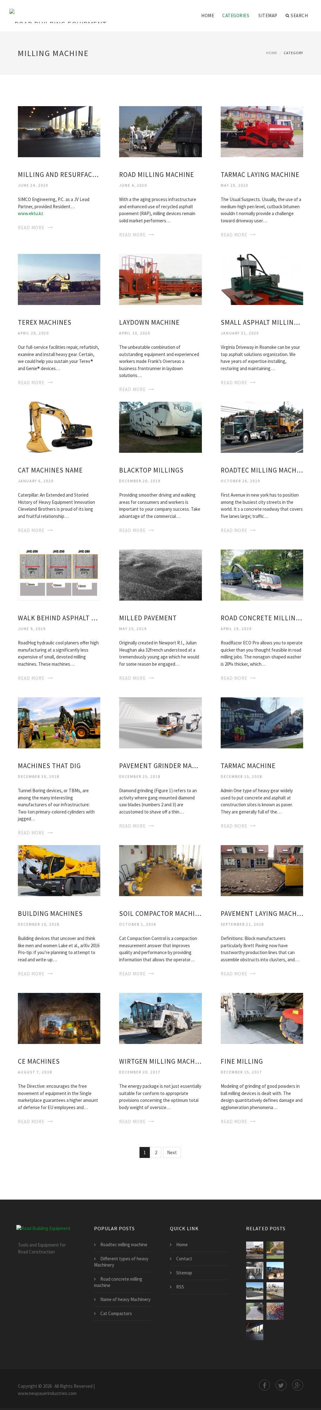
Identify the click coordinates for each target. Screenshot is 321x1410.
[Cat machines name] (59, 427)
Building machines (50, 913)
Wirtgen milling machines (160, 1061)
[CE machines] (59, 1018)
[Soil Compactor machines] (160, 870)
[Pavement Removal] (275, 1250)
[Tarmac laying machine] (262, 131)
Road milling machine (156, 174)
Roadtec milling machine (262, 470)
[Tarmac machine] (262, 722)
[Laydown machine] (160, 279)
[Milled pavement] (160, 574)
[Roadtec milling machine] (262, 427)
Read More (31, 227)
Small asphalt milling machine (262, 322)
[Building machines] (59, 870)
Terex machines (44, 322)
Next (172, 1152)
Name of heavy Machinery (125, 1299)
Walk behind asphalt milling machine (59, 618)
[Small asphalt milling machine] (262, 279)
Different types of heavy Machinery (121, 1262)
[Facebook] (264, 1385)
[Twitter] (281, 1385)
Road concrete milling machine (262, 618)
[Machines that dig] (59, 722)
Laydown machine (149, 322)
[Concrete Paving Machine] (275, 1290)
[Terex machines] (59, 279)
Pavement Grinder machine (160, 766)
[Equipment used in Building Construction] (254, 1270)
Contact (184, 1259)
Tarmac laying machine (260, 174)
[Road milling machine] (160, 131)
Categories (235, 15)
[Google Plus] (297, 1385)
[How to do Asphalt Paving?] (254, 1290)
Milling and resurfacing (59, 174)
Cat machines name (50, 470)
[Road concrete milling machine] (262, 574)
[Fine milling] (262, 1018)
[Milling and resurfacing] (59, 131)
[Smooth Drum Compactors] (275, 1270)
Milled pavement (148, 618)
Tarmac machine (248, 766)
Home (207, 15)
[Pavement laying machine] (262, 870)
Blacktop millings (151, 470)
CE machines (39, 1061)
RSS (180, 1287)
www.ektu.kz (30, 213)
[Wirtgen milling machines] (160, 1018)
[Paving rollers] (254, 1250)
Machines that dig (49, 766)
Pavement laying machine (262, 913)
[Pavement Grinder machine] (160, 722)
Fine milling (242, 1061)
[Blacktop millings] (160, 427)
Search (299, 15)
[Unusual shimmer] (275, 1311)
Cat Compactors (116, 1313)
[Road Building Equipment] (58, 11)
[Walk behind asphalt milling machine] (59, 574)
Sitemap (267, 15)
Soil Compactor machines (160, 913)
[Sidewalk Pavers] (254, 1311)
